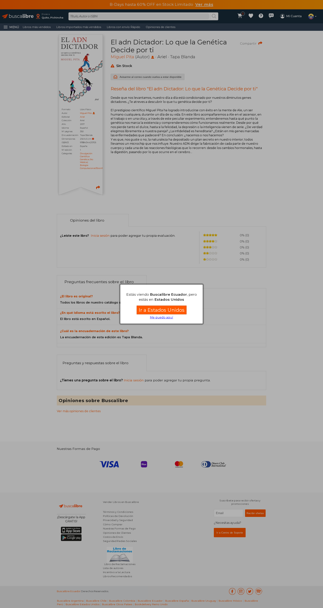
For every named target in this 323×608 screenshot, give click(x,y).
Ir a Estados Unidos (161, 310)
